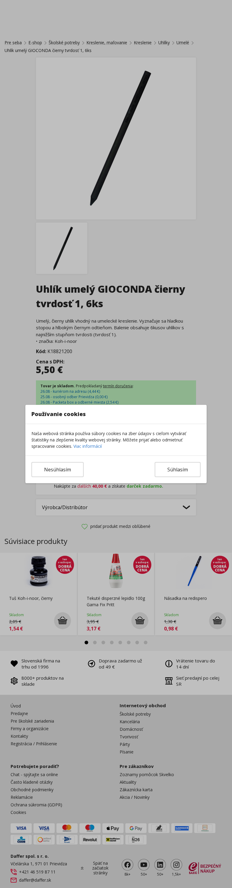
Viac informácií (87, 446)
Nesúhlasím (57, 469)
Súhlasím (177, 469)
